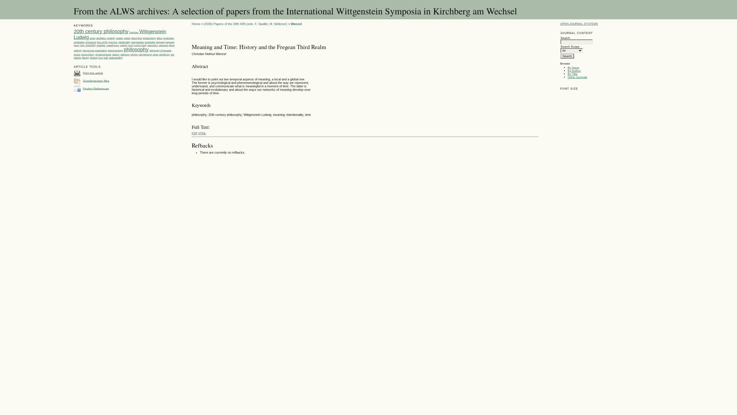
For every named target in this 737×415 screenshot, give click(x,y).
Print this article (93, 72)
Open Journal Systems (579, 23)
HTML (202, 133)
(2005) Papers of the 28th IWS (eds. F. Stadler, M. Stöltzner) (245, 24)
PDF (194, 133)
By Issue (573, 67)
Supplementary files (96, 80)
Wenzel (296, 24)
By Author (574, 70)
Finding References (96, 88)
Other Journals (577, 77)
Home (196, 24)
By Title (573, 74)
